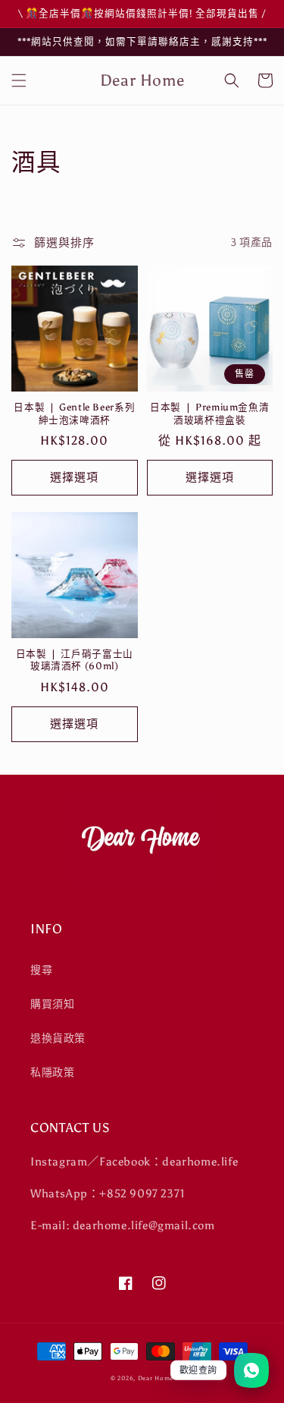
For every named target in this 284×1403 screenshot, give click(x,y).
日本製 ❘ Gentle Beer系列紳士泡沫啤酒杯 (74, 413)
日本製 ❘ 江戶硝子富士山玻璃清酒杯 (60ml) (74, 660)
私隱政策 (52, 1072)
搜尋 (41, 970)
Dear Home (155, 1378)
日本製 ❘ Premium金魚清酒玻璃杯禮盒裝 (209, 413)
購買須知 (52, 1004)
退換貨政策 (58, 1038)
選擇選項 (74, 477)
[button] (19, 80)
